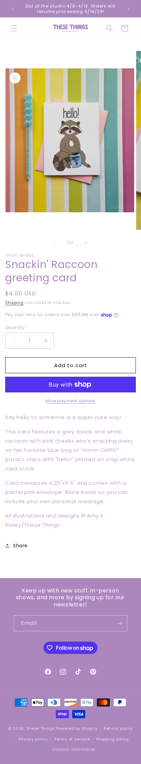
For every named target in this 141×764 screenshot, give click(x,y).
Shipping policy (112, 739)
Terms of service (72, 739)
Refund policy (118, 728)
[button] (13, 28)
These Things (40, 728)
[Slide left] (55, 242)
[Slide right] (85, 242)
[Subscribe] (119, 623)
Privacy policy (33, 739)
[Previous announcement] (12, 8)
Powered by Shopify (77, 728)
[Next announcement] (128, 8)
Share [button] (20, 545)
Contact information (73, 749)
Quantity (15, 327)
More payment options (71, 401)
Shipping (14, 302)
